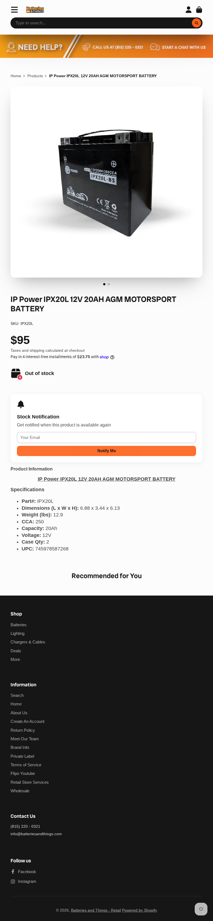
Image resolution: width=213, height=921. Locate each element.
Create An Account (27, 721)
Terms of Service (26, 764)
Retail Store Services (30, 782)
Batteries (19, 624)
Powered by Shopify (139, 910)
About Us (19, 712)
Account (188, 9)
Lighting (17, 633)
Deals (16, 650)
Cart (199, 9)
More (15, 659)
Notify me (106, 450)
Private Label (22, 756)
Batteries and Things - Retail (96, 910)
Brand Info (20, 747)
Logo (35, 9)
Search (17, 695)
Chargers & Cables (28, 642)
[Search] (196, 23)
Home (16, 76)
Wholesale (20, 790)
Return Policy (23, 730)
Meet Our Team (25, 738)
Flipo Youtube (23, 773)
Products (35, 76)
